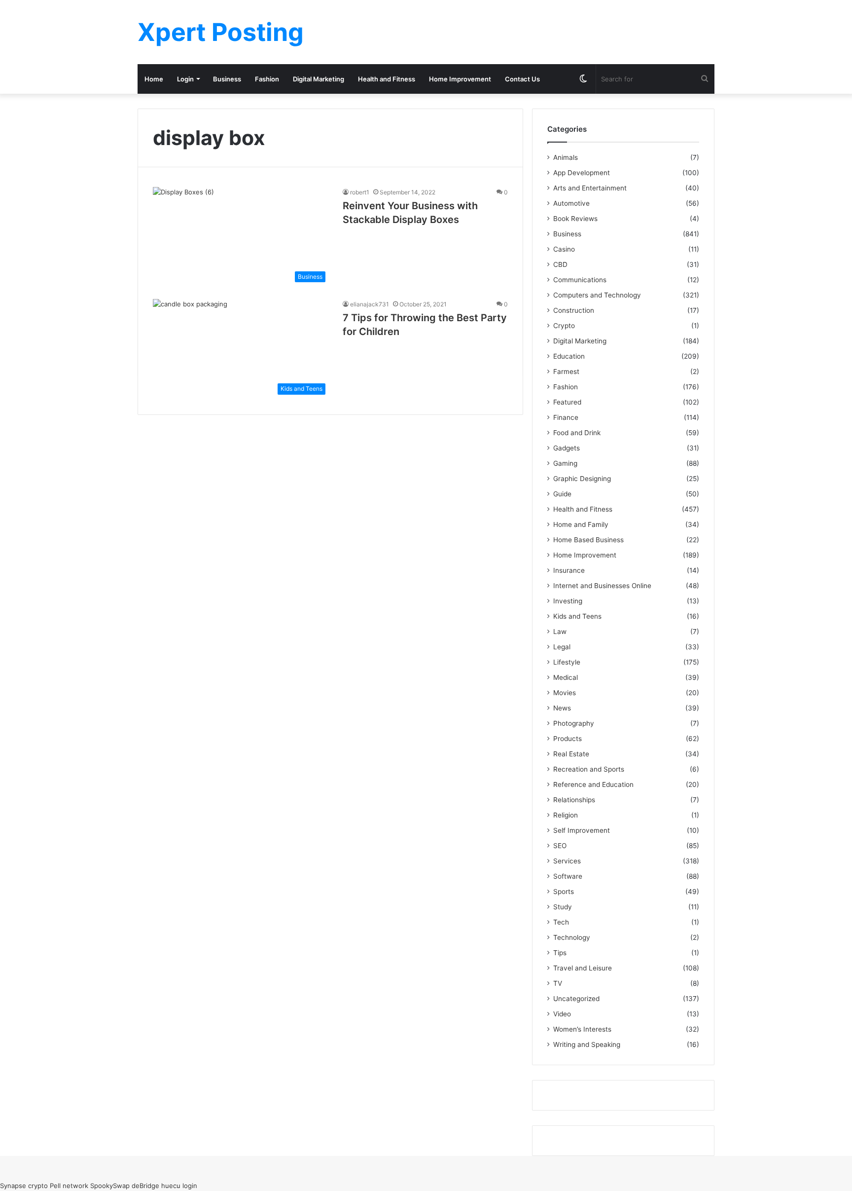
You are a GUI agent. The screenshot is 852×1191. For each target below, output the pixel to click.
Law (560, 631)
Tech (561, 922)
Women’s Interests (582, 1029)
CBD (560, 264)
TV (557, 983)
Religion (565, 815)
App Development (581, 173)
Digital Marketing (318, 79)
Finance (565, 417)
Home (153, 79)
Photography (573, 723)
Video (562, 1014)
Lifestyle (566, 662)
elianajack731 (369, 304)
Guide (562, 494)
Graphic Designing (582, 479)
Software (567, 876)
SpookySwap (110, 1186)
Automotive (571, 203)
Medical (565, 677)
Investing (567, 601)
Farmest (566, 371)
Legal (561, 647)
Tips (560, 953)
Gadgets (566, 448)
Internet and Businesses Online (602, 586)
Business (227, 79)
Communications (579, 280)
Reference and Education (593, 784)
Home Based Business (588, 540)
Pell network (69, 1186)
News (562, 708)
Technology (571, 937)
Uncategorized (576, 999)
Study (562, 907)
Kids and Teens (577, 616)
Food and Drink (577, 433)
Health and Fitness (386, 79)
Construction (573, 310)
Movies (564, 693)
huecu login (179, 1186)
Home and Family (580, 524)
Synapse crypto (24, 1186)
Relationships (574, 800)
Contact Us (522, 79)
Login (185, 79)
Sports (563, 891)
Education (569, 356)
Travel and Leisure (582, 968)
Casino (564, 249)
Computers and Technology (597, 295)
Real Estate (571, 754)
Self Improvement (581, 830)
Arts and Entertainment (590, 188)
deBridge (145, 1186)
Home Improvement (460, 79)
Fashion (267, 79)
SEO (560, 846)
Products (567, 739)
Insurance (569, 570)
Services (567, 861)
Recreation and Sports (588, 769)
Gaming (565, 463)
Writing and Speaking (586, 1044)
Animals (565, 157)
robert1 (359, 192)
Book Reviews (575, 219)
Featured (567, 402)
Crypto (564, 326)
